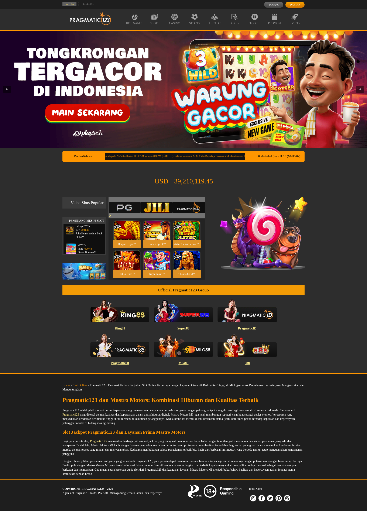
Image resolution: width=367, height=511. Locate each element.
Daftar (295, 4)
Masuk (274, 4)
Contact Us (88, 4)
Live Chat (69, 4)
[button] (7, 89)
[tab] (125, 207)
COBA (127, 225)
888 (247, 363)
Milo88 (183, 363)
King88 (120, 328)
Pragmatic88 (120, 363)
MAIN (127, 234)
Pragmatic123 (70, 414)
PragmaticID (247, 328)
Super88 (183, 328)
